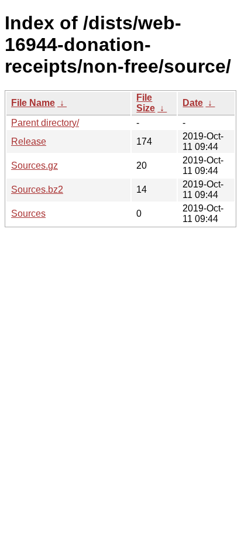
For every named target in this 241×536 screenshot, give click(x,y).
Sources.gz (34, 165)
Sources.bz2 (37, 189)
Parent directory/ (45, 123)
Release (28, 141)
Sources (28, 214)
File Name (33, 103)
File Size (145, 103)
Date (193, 103)
